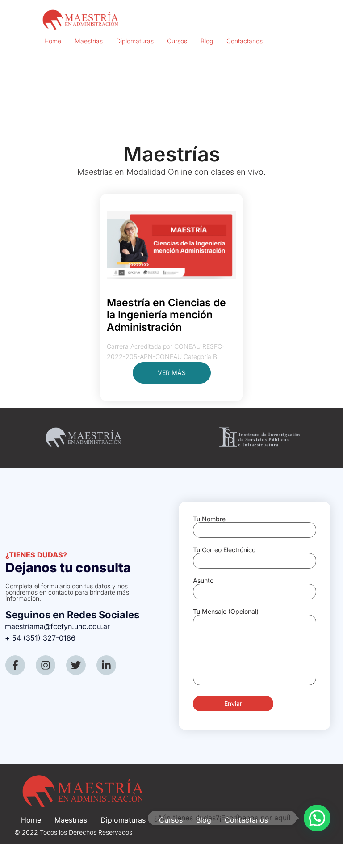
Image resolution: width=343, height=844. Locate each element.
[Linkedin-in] (106, 665)
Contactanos (244, 41)
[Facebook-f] (15, 665)
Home (52, 41)
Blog (207, 41)
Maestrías (89, 41)
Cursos (177, 41)
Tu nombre (209, 519)
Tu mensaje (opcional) (226, 611)
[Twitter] (76, 665)
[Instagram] (45, 665)
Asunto (203, 581)
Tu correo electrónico (224, 550)
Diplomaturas (135, 41)
